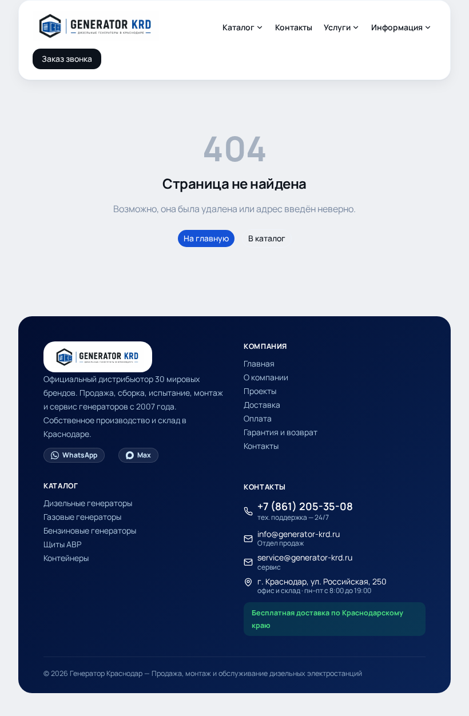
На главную (206, 238)
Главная (259, 363)
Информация (397, 27)
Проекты (260, 390)
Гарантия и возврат (280, 432)
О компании (266, 377)
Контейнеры (66, 557)
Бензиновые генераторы (89, 530)
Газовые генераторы (82, 516)
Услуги (337, 27)
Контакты (293, 27)
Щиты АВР (62, 544)
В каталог (266, 238)
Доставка (262, 404)
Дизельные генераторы (87, 503)
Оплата (258, 418)
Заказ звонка (67, 58)
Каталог (238, 27)
